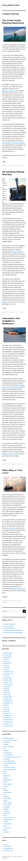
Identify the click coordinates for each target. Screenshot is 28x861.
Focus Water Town (10, 5)
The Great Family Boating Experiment (13, 21)
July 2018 (6, 688)
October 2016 (7, 724)
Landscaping (7, 792)
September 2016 (8, 726)
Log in (5, 844)
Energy (6, 765)
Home (5, 782)
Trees (5, 826)
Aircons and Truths (9, 624)
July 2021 (6, 665)
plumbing (7, 807)
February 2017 (8, 715)
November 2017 (8, 701)
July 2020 (6, 676)
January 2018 (7, 698)
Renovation (7, 813)
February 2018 (8, 696)
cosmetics (7, 759)
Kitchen (6, 790)
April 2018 (7, 692)
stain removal (8, 817)
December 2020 (8, 671)
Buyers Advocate (9, 746)
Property (6, 811)
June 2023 (6, 661)
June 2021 (6, 667)
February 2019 (8, 680)
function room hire (9, 767)
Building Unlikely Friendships (13, 630)
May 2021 (6, 669)
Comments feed (8, 848)
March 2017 (7, 713)
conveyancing (8, 755)
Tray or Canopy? (9, 626)
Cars (5, 748)
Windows (6, 832)
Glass (5, 771)
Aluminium (7, 742)
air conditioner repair (10, 740)
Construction (8, 752)
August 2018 (7, 686)
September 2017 (8, 703)
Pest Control (7, 805)
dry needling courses (10, 763)
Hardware (7, 775)
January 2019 (7, 682)
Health (6, 778)
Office (5, 800)
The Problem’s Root (9, 628)
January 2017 (7, 717)
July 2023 (6, 659)
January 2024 (7, 655)
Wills (5, 830)
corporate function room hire (13, 757)
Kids (5, 788)
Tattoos (6, 821)
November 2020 (8, 673)
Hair (5, 773)
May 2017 (6, 709)
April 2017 (7, 711)
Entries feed (7, 846)
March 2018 (7, 694)
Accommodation (9, 738)
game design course (10, 769)
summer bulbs (8, 819)
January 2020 (8, 678)
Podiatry (6, 809)
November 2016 (8, 721)
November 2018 (8, 684)
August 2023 (7, 657)
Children (6, 750)
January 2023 (7, 663)
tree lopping (7, 823)
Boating (11, 165)
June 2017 (6, 707)
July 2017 (6, 705)
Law (5, 794)
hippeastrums (8, 780)
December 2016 (8, 719)
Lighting (6, 796)
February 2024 (8, 653)
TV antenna (7, 828)
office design (7, 803)
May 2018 (6, 690)
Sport (5, 815)
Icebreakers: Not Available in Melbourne (11, 321)
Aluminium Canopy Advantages (13, 632)
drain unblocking (9, 761)
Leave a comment (18, 165)
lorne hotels (7, 798)
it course (6, 786)
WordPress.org (8, 850)
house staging (8, 784)
